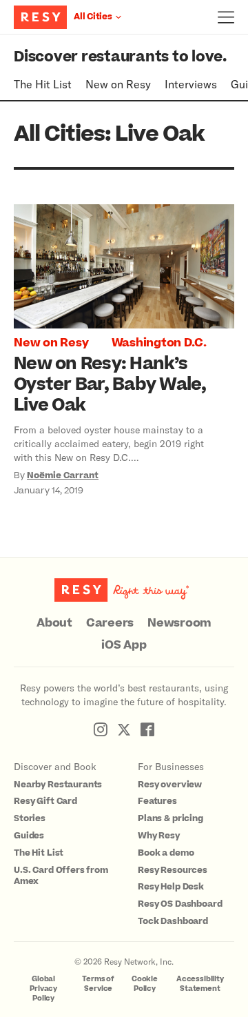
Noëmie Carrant (63, 475)
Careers (110, 623)
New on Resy (118, 83)
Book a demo (166, 853)
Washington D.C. (159, 343)
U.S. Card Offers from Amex (61, 876)
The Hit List (43, 83)
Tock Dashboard (173, 921)
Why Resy (159, 835)
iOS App (123, 645)
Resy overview (170, 784)
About (54, 623)
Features (157, 801)
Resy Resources (172, 870)
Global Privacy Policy (43, 988)
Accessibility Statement (200, 984)
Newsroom (179, 623)
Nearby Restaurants (58, 784)
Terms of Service (98, 984)
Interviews (191, 83)
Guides (29, 835)
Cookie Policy (145, 984)
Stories (29, 818)
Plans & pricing (170, 818)
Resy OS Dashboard (180, 904)
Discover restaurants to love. (120, 57)
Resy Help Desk (171, 886)
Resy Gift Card (45, 801)
